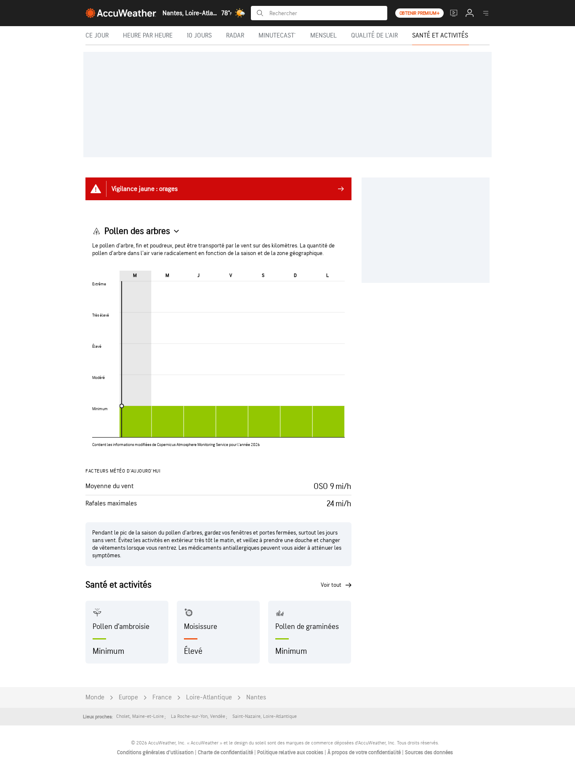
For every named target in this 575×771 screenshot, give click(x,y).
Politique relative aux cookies (291, 752)
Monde (94, 697)
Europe (128, 697)
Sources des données (429, 752)
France (162, 697)
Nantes (256, 697)
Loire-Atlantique (209, 697)
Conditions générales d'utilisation (156, 752)
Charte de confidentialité (226, 752)
